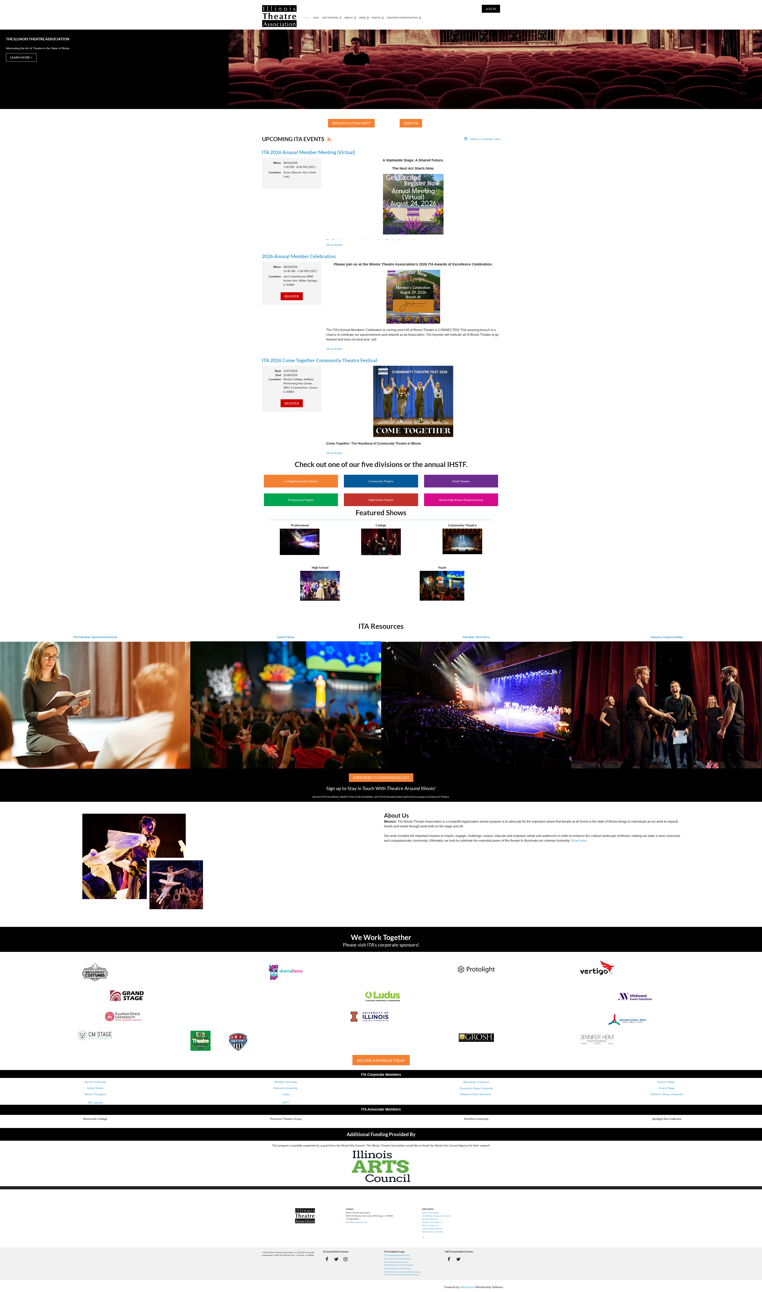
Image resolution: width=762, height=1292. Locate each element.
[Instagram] (345, 1259)
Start (278, 370)
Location (275, 172)
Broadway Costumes (476, 1082)
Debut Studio (95, 1088)
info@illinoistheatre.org (356, 1222)
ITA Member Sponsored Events (95, 637)
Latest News (285, 637)
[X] (336, 1259)
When (277, 162)
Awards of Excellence (432, 1222)
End (278, 375)
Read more (579, 840)
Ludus (286, 1094)
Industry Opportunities (666, 637)
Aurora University (95, 1082)
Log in (491, 9)
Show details (334, 244)
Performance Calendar (432, 1232)
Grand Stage (667, 1088)
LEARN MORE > (21, 57)
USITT (286, 1102)
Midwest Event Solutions (475, 1094)
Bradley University (285, 1082)
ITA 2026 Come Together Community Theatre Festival (319, 360)
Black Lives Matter (430, 1213)
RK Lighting (95, 1102)
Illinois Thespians (95, 1094)
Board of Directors (430, 1225)
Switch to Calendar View (485, 139)
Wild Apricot (467, 1287)
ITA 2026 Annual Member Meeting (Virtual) (308, 152)
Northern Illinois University (666, 1094)
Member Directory (476, 637)
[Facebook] (327, 1259)
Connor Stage (666, 1082)
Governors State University (476, 1088)
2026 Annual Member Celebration (299, 256)
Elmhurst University (285, 1088)
